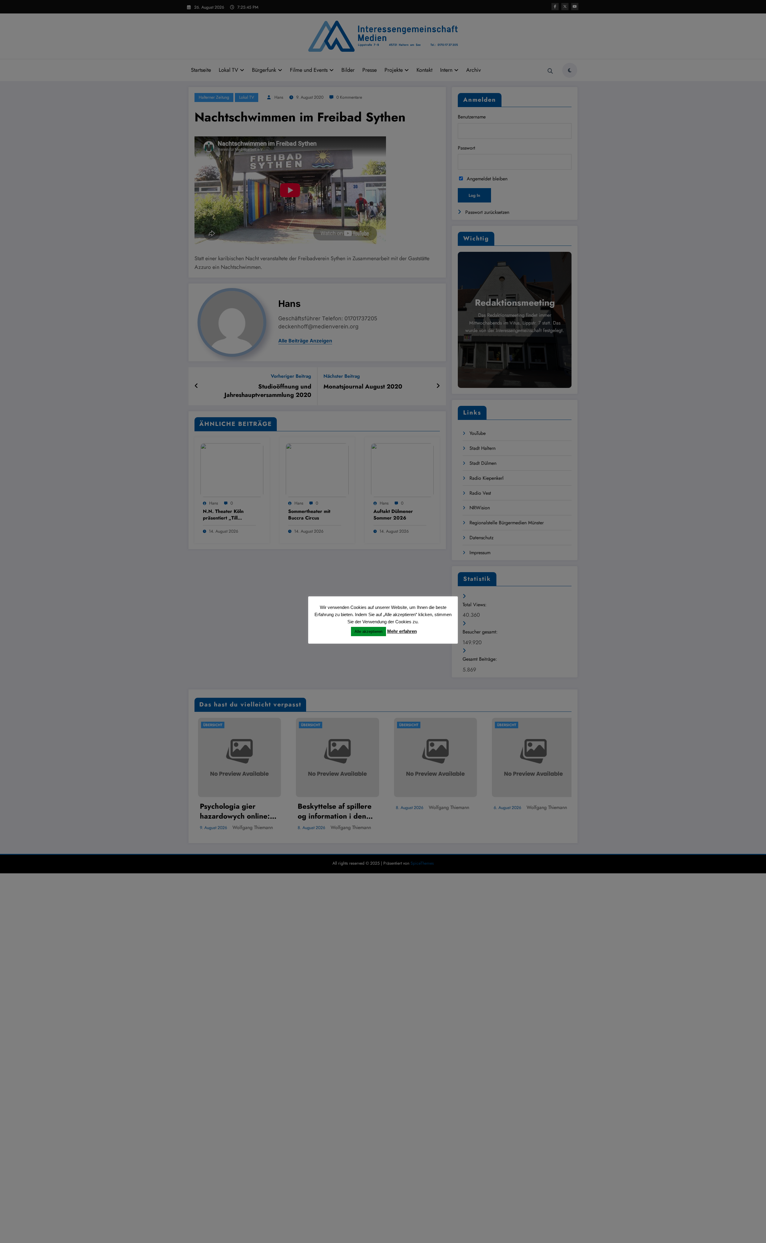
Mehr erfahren (402, 631)
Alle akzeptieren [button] (368, 631)
